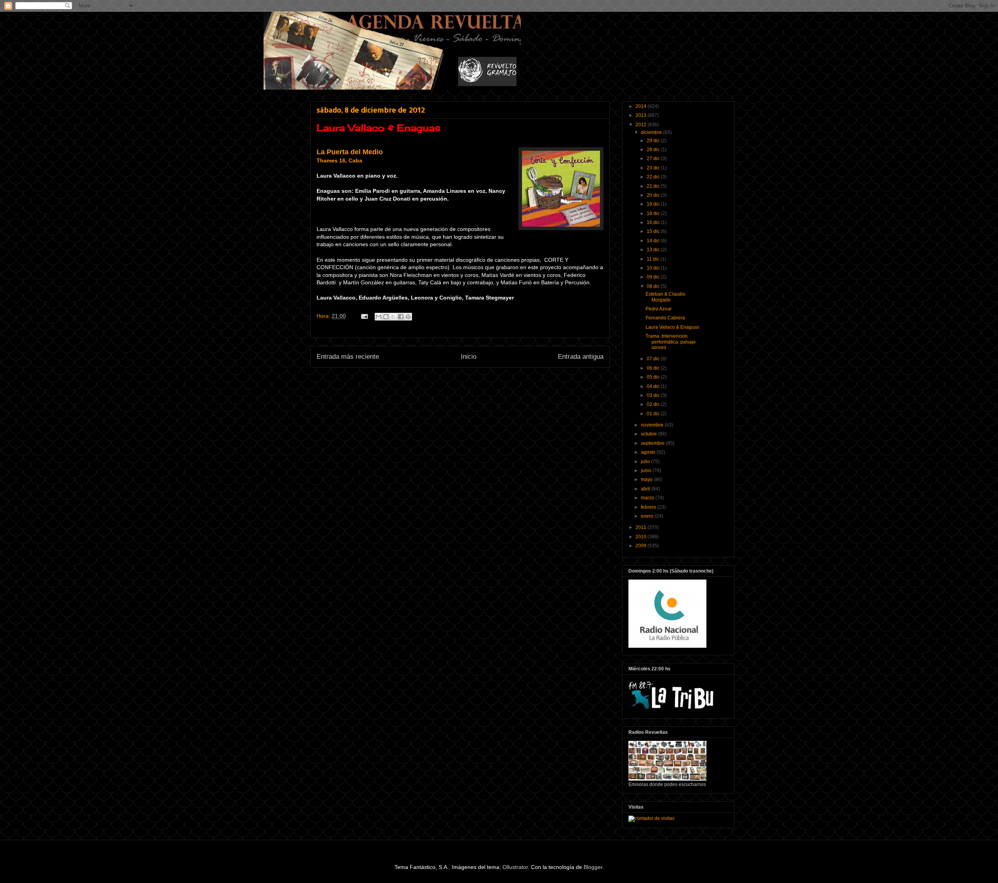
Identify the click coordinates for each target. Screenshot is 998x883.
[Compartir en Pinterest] (408, 317)
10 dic (654, 268)
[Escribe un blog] (386, 317)
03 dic (654, 395)
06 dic (654, 368)
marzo (648, 498)
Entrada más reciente (348, 356)
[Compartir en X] (393, 317)
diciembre (652, 132)
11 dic (653, 259)
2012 (641, 124)
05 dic (654, 377)
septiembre (653, 443)
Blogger (593, 867)
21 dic (654, 186)
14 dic (654, 240)
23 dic (654, 168)
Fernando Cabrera (665, 318)
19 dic (654, 204)
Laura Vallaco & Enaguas (672, 327)
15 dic (654, 231)
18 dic (654, 213)
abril (646, 489)
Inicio (468, 356)
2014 (641, 106)
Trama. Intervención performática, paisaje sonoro (671, 341)
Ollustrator (515, 867)
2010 (641, 536)
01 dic (654, 413)
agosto (648, 452)
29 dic (654, 140)
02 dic (654, 404)
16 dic (654, 222)
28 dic (654, 149)
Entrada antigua (580, 356)
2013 (641, 115)
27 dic (654, 158)
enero (648, 516)
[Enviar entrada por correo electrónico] (364, 316)
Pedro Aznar (659, 309)
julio (646, 461)
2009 (641, 545)
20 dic (654, 195)
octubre (649, 434)
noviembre (653, 425)
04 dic (654, 386)
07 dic (654, 358)
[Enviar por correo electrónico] (378, 317)
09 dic (654, 277)
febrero (649, 507)
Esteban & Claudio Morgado (665, 296)
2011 (641, 527)
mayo (647, 479)
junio (647, 470)
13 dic (654, 249)
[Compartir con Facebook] (401, 317)
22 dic (654, 177)
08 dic (654, 286)
